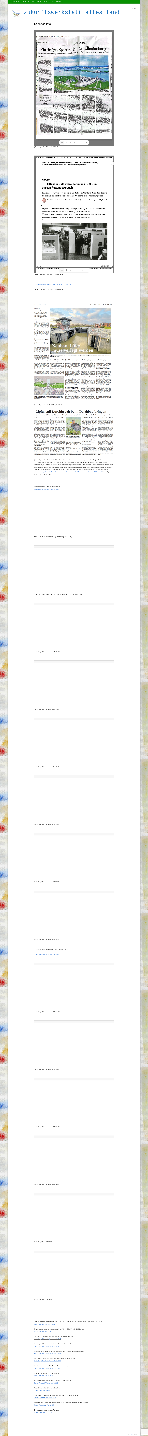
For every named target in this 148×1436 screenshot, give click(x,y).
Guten (131, 1434)
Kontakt (59, 1)
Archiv (45, 1)
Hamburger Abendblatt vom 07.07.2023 (46, 489)
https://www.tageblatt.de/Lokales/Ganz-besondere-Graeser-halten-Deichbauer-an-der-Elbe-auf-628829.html (68, 472)
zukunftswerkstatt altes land (72, 12)
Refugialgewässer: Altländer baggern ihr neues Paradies (52, 284)
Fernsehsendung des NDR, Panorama (46, 954)
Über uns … (17, 1)
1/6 (62, 270)
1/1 (62, 142)
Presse (51, 1)
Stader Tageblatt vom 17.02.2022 (44, 1324)
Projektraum (36, 1)
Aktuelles (26, 1)
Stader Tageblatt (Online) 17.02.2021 (46, 1383)
